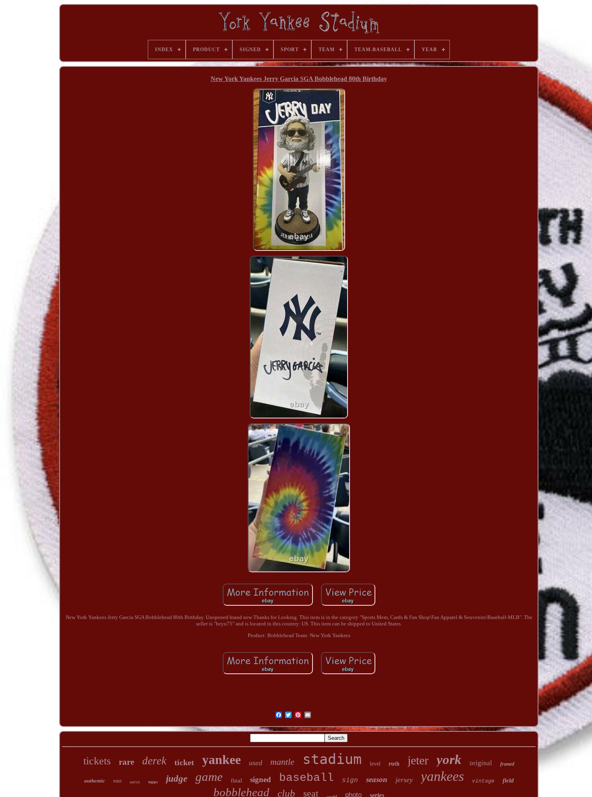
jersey (404, 780)
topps (153, 782)
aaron (135, 781)
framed (507, 764)
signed (260, 779)
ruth (394, 764)
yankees (442, 776)
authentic (94, 781)
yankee (221, 759)
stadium (332, 759)
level (375, 764)
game (209, 777)
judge (176, 779)
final (236, 780)
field (508, 780)
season (376, 779)
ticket (184, 762)
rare (126, 762)
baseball (306, 778)
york (449, 759)
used (255, 763)
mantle (282, 762)
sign (350, 780)
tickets (97, 761)
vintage (483, 781)
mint (117, 781)
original (481, 763)
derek (154, 761)
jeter (418, 760)
